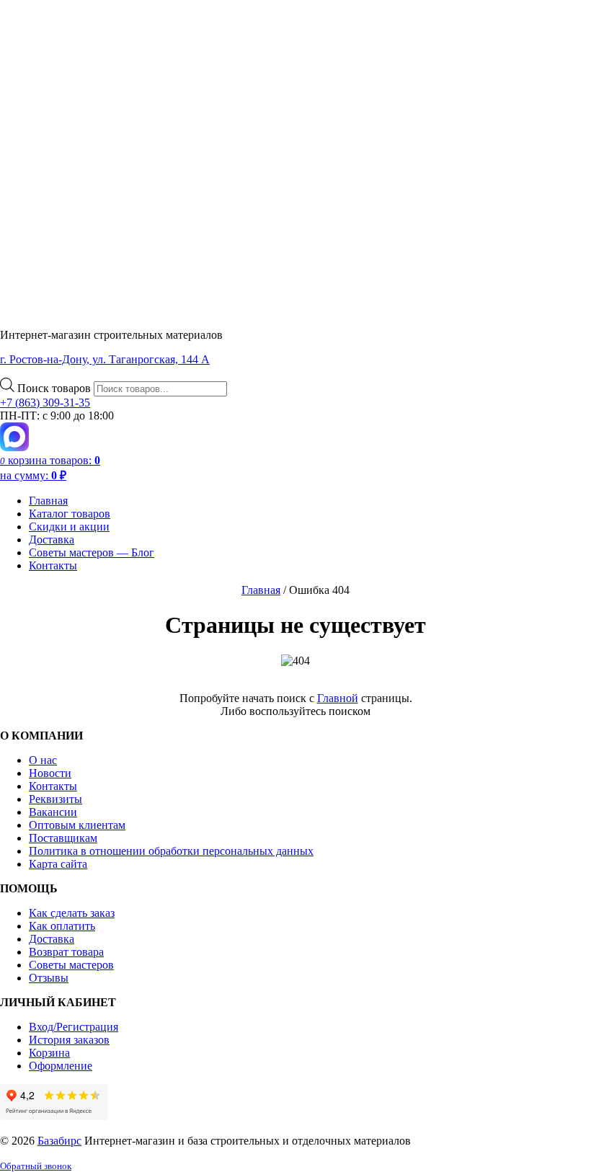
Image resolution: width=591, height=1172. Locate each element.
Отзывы (48, 978)
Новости (50, 773)
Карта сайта (58, 864)
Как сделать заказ (72, 913)
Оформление (60, 1066)
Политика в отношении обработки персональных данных (171, 851)
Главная (48, 500)
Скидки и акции (69, 526)
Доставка (51, 539)
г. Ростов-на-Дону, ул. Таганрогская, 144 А (105, 359)
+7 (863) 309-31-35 (45, 402)
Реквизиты (55, 799)
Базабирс (59, 1141)
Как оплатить (62, 926)
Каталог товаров (69, 513)
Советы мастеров (71, 965)
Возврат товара (66, 952)
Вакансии (53, 812)
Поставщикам (63, 838)
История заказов (69, 1040)
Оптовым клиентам (77, 825)
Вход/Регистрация (73, 1027)
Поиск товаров (55, 388)
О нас (43, 760)
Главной (337, 698)
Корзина (49, 1053)
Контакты (53, 565)
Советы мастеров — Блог (91, 552)
